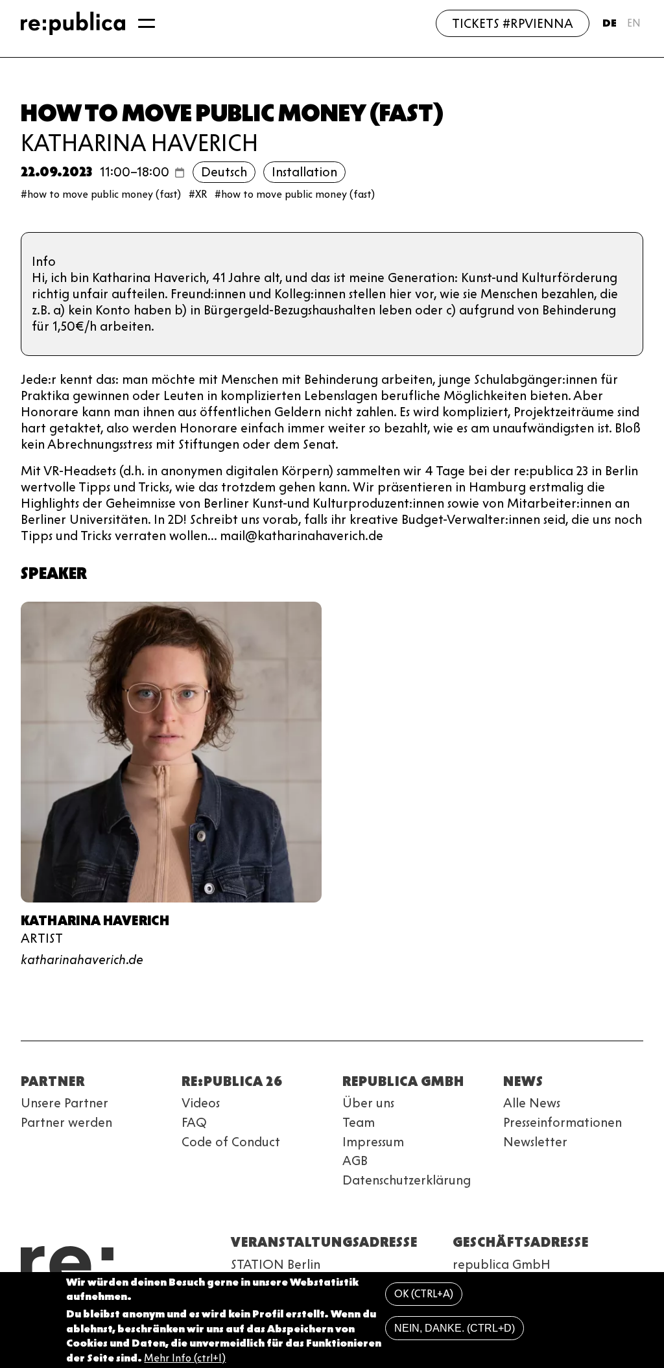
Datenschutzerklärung (406, 1180)
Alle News (531, 1103)
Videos (201, 1103)
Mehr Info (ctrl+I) (185, 1358)
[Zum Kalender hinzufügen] (179, 172)
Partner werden (66, 1122)
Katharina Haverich (139, 142)
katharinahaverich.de (82, 959)
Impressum (373, 1142)
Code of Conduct (231, 1142)
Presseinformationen (562, 1122)
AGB (355, 1160)
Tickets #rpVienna (512, 23)
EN (634, 23)
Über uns (368, 1103)
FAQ (194, 1122)
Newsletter (535, 1142)
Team (358, 1122)
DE (609, 23)
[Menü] (146, 23)
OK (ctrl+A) (423, 1294)
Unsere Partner (64, 1103)
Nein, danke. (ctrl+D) (454, 1328)
